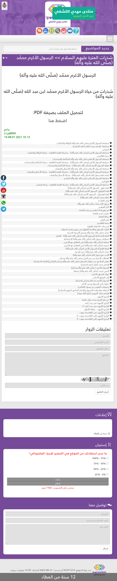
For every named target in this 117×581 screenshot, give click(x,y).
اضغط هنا (57, 120)
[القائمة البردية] (64, 30)
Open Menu (110, 38)
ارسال (105, 548)
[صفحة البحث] (57, 30)
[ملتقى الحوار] (39, 30)
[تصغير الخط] (6, 58)
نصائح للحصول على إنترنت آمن (63, 49)
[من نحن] (76, 30)
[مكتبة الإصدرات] (45, 30)
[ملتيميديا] (51, 30)
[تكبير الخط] (4, 58)
